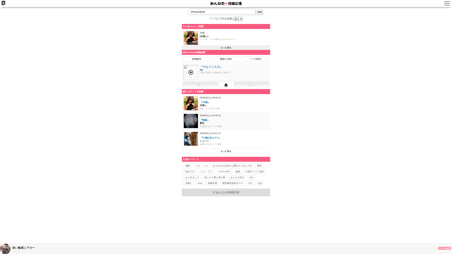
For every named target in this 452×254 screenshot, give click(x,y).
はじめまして (192, 177)
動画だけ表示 (226, 59)
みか (251, 177)
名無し (188, 183)
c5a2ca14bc (224, 171)
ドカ (197, 165)
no (206, 165)
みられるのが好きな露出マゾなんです (232, 165)
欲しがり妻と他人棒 (214, 177)
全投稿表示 (196, 59)
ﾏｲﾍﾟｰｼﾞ (3, 4)
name (200, 183)
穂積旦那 (212, 183)
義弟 (238, 171)
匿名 (259, 165)
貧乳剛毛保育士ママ (232, 183)
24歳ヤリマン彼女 (254, 171)
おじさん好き (237, 177)
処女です (190, 171)
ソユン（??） (206, 171)
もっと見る (226, 47)
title (250, 183)
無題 (187, 165)
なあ (260, 183)
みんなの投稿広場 (228, 192)
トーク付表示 (255, 59)
